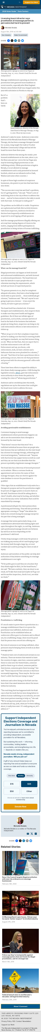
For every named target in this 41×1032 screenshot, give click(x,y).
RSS (13, 1021)
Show (20, 1006)
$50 (12, 791)
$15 (11, 784)
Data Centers (23, 11)
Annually (30, 775)
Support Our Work (31, 2)
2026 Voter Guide (9, 11)
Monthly (21, 775)
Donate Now (20, 806)
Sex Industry (6, 35)
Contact (19, 1021)
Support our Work (8, 1025)
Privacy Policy (7, 1021)
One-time (11, 775)
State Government (20, 35)
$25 (29, 784)
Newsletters (27, 1021)
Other (29, 791)
